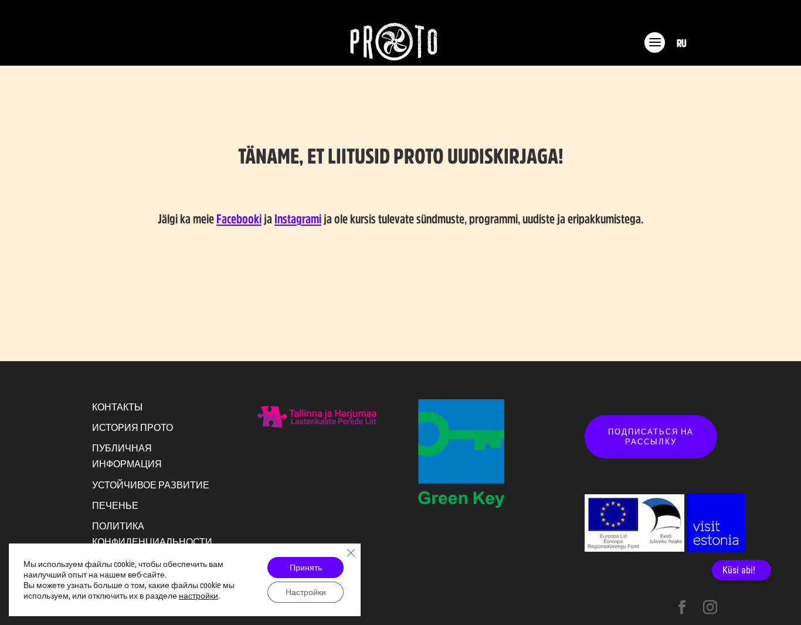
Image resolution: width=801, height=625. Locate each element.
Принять (306, 567)
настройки (198, 595)
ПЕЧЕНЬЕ (115, 505)
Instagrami (297, 218)
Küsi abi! (738, 570)
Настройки (306, 592)
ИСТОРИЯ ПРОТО (132, 427)
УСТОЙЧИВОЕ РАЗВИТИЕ (150, 485)
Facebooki (239, 218)
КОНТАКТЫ (117, 407)
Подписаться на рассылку (651, 437)
